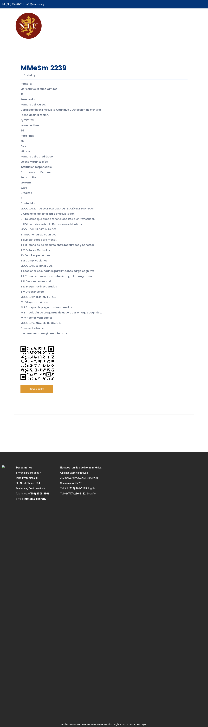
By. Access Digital (138, 724)
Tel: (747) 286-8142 (12, 4)
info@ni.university (35, 4)
